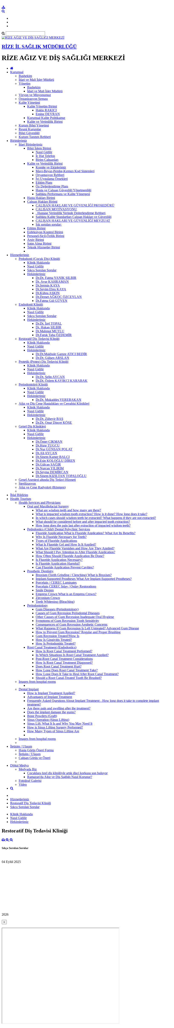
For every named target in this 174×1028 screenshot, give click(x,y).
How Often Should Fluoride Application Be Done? (70, 556)
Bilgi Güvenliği (29, 133)
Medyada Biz (28, 769)
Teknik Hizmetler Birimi (43, 247)
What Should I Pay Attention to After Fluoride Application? (75, 552)
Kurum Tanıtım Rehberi (35, 137)
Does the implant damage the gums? (51, 712)
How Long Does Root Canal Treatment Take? (67, 670)
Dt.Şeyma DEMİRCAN (52, 472)
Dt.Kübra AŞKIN (48, 293)
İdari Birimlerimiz (30, 144)
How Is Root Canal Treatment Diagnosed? (64, 662)
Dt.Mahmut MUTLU (50, 331)
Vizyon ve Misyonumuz (35, 95)
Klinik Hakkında (38, 262)
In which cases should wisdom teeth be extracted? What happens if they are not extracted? (96, 518)
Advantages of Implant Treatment (49, 697)
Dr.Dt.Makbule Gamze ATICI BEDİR (61, 354)
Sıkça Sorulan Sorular (41, 270)
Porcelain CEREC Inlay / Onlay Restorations (66, 586)
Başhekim (25, 76)
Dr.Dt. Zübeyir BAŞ (49, 419)
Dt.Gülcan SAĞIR (48, 464)
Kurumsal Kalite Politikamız (46, 118)
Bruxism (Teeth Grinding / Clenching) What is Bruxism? (74, 575)
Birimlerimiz (18, 140)
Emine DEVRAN (48, 114)
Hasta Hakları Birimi (41, 198)
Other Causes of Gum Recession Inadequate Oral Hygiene (75, 617)
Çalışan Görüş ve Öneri (34, 758)
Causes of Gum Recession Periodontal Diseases (68, 613)
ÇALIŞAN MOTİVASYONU (56, 209)
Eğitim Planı (44, 182)
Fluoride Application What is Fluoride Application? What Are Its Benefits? (85, 533)
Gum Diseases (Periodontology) (57, 609)
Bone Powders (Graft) (42, 716)
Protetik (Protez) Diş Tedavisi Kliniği (43, 361)
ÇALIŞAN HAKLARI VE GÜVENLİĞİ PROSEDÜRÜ (75, 205)
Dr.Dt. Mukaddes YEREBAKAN (58, 400)
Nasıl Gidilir (44, 152)
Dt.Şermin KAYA (48, 285)
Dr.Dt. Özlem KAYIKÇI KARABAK (61, 380)
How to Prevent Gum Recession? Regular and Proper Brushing (78, 632)
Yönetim (24, 83)
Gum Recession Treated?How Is (57, 636)
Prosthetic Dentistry (40, 571)
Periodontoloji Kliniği (33, 384)
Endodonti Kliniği (31, 304)
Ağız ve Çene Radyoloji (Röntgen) (42, 487)
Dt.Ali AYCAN (46, 453)
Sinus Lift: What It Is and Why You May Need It (59, 723)
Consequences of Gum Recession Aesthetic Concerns (71, 624)
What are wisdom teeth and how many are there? (68, 510)
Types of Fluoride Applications (56, 540)
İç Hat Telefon (45, 156)
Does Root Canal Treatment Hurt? (58, 666)
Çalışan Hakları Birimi (42, 201)
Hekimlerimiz (36, 274)
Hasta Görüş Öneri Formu (36, 750)
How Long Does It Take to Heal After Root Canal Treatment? (77, 674)
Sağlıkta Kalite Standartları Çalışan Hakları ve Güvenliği (73, 217)
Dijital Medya (19, 765)
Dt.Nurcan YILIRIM (50, 468)
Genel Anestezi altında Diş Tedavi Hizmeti (47, 480)
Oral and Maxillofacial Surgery (48, 506)
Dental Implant (29, 689)
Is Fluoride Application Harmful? (58, 563)
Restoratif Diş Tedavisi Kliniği (39, 339)
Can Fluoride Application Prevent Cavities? (65, 567)
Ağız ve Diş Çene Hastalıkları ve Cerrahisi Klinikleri (54, 403)
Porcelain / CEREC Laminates (56, 582)
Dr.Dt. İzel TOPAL (49, 323)
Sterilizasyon (27, 483)
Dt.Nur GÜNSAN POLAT (54, 449)
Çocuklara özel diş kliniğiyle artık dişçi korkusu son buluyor (67, 773)
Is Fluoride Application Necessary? (59, 560)
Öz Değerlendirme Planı (52, 186)
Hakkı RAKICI (46, 110)
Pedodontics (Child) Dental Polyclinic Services (58, 529)
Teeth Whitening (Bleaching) (55, 601)
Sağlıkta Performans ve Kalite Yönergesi (63, 194)
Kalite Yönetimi (29, 102)
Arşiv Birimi (35, 239)
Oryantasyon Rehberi (50, 175)
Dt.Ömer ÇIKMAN (49, 441)
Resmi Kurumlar (30, 129)
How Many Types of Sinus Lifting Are (53, 731)
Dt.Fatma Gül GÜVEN (51, 300)
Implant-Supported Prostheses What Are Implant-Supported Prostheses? (84, 579)
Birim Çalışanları (47, 159)
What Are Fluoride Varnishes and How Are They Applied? (75, 548)
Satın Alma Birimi (39, 243)
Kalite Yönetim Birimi (42, 106)
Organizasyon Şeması (33, 99)
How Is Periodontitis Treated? (56, 643)
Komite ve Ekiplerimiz (51, 167)
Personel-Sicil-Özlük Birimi (45, 236)
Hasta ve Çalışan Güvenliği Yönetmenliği (63, 190)
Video (23, 784)
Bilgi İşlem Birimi (39, 148)
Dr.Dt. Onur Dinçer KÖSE (54, 422)
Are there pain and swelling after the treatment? (58, 708)
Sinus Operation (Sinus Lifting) (48, 720)
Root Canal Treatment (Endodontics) (51, 647)
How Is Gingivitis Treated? (54, 640)
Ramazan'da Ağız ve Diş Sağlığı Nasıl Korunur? (59, 777)
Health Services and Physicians (39, 502)
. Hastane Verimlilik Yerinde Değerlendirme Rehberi (70, 213)
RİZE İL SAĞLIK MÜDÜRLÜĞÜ (39, 46)
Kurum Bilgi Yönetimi (34, 125)
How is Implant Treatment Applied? (51, 693)
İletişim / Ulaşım (21, 746)
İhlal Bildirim (19, 495)
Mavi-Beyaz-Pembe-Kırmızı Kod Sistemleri (65, 171)
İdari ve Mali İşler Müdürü (36, 79)
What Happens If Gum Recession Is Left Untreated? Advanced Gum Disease (87, 628)
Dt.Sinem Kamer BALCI (53, 457)
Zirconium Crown (48, 598)
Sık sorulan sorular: (49, 224)
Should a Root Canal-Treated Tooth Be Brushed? (69, 678)
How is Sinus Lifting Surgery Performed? (55, 727)
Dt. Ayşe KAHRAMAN (52, 281)
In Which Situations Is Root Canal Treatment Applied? (72, 655)
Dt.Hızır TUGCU (48, 445)
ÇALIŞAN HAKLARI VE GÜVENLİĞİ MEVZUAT (73, 220)
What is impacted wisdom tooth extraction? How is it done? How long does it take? (91, 514)
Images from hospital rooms (37, 681)
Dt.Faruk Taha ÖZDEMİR (54, 335)
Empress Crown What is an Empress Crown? (66, 594)
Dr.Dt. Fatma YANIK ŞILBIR (56, 278)
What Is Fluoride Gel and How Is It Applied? (66, 544)
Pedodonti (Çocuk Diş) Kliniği (39, 259)
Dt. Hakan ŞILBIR (48, 327)
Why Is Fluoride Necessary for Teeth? (61, 537)
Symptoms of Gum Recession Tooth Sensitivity (67, 620)
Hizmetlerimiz (19, 255)
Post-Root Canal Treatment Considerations (64, 659)
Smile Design (45, 590)
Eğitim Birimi (36, 228)
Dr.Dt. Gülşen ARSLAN (52, 358)
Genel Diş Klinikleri (32, 426)
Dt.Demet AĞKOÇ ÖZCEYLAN (59, 297)
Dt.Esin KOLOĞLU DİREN (55, 460)
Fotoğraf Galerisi (30, 780)
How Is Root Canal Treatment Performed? (64, 651)
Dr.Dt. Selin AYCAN (50, 377)
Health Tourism (20, 499)
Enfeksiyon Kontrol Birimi (45, 232)
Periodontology (37, 605)
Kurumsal (16, 72)
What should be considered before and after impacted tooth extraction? (83, 521)
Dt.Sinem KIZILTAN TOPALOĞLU (61, 476)
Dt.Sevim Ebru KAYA (51, 289)
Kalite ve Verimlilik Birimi (45, 121)
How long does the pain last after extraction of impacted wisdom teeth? (83, 525)
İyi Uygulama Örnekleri (52, 179)
